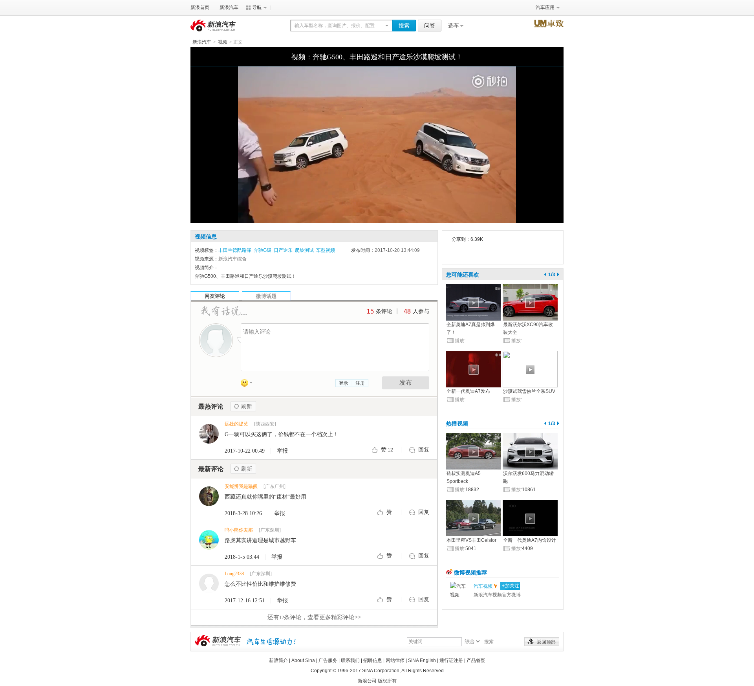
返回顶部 (546, 642)
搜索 (404, 25)
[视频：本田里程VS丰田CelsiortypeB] (473, 518)
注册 (360, 383)
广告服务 (327, 660)
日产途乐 (283, 250)
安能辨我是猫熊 (241, 486)
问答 (429, 25)
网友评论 (215, 296)
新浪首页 (199, 7)
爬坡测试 (304, 250)
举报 (282, 451)
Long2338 (234, 573)
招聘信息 (372, 660)
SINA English (422, 660)
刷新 (243, 406)
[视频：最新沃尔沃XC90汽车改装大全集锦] (530, 302)
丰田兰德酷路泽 (234, 250)
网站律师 (395, 660)
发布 (405, 382)
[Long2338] (209, 583)
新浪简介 (278, 660)
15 (370, 311)
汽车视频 (483, 586)
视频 (222, 42)
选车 (453, 25)
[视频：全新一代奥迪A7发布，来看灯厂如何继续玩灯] (473, 369)
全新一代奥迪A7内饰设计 (529, 540)
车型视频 (325, 250)
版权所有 (387, 681)
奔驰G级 (262, 250)
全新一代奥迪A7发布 (468, 391)
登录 (343, 383)
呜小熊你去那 (239, 530)
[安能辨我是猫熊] (209, 496)
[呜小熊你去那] (209, 540)
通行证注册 (451, 660)
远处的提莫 (236, 424)
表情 (249, 384)
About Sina (303, 660)
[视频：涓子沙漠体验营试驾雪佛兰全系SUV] (530, 369)
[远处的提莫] (209, 434)
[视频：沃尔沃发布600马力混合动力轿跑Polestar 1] (530, 451)
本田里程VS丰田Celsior (471, 540)
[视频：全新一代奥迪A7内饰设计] (530, 518)
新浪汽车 (229, 7)
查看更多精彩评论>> (314, 617)
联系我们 (350, 660)
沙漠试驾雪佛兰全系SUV (529, 391)
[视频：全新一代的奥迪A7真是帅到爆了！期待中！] (473, 302)
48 (407, 311)
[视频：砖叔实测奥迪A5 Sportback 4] (473, 451)
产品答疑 (476, 660)
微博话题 (266, 296)
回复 (423, 450)
